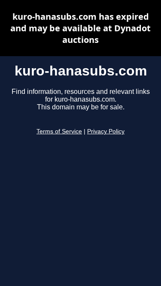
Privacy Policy (106, 131)
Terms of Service (59, 131)
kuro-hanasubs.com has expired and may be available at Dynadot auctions (80, 28)
